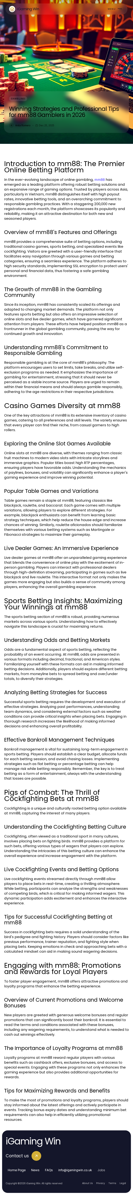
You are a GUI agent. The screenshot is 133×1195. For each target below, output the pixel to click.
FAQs (49, 1170)
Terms (112, 1183)
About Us (87, 1183)
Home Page (17, 1170)
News (35, 1170)
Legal (123, 1183)
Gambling (18, 98)
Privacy (100, 1183)
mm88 (99, 180)
